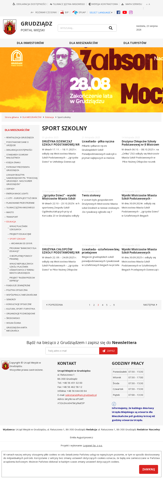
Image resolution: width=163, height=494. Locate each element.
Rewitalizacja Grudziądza (20, 137)
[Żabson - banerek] (81, 75)
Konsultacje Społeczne (19, 304)
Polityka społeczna (17, 290)
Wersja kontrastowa (105, 4)
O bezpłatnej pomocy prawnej (21, 257)
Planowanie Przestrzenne (20, 202)
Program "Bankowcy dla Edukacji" (23, 250)
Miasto (10, 212)
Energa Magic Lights (17, 193)
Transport (12, 216)
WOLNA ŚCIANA (13, 322)
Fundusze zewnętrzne (18, 285)
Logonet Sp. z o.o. (93, 445)
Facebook (118, 12)
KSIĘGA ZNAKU (13, 162)
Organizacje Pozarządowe (20, 313)
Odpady (10, 188)
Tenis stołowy (91, 195)
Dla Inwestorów (30, 43)
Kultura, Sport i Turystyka (20, 308)
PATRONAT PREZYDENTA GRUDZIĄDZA (18, 169)
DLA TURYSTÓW (134, 43)
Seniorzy (11, 299)
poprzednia (55, 304)
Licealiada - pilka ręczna (98, 141)
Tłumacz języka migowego (68, 4)
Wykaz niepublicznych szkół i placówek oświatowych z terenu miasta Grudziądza (22, 268)
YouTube (124, 12)
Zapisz (111, 350)
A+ (32, 12)
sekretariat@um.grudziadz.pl (81, 395)
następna (150, 304)
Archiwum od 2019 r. (22, 243)
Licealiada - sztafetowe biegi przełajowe (101, 250)
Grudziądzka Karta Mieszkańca (16, 329)
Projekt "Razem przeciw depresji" (22, 279)
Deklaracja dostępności (31, 4)
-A (147, 4)
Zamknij (148, 469)
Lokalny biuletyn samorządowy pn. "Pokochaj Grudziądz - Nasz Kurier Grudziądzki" (21, 179)
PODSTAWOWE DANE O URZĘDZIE (17, 144)
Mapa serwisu (134, 4)
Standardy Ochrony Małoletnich (17, 156)
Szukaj (110, 27)
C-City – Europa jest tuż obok (21, 198)
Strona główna (12, 117)
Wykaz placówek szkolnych (19, 228)
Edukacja (49, 117)
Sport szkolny (17, 238)
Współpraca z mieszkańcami (21, 294)
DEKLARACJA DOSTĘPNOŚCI (19, 149)
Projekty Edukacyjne (20, 234)
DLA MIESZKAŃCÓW (83, 43)
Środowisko (13, 318)
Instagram (131, 12)
